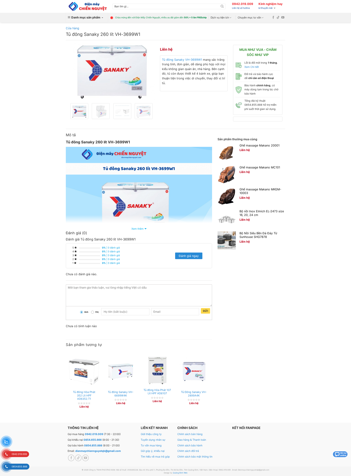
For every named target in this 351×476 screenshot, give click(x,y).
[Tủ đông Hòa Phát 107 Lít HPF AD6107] (157, 370)
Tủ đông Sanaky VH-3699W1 (182, 59)
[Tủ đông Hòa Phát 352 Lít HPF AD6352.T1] (84, 371)
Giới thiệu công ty (151, 434)
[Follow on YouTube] (282, 17)
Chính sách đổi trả (188, 450)
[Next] (148, 71)
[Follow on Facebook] (273, 17)
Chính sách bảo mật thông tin (194, 456)
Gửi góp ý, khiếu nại (153, 450)
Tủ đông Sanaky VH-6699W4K (120, 393)
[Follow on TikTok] (278, 17)
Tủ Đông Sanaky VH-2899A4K (194, 393)
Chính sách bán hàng (190, 434)
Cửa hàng (72, 28)
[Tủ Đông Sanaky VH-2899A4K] (193, 371)
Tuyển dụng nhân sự (153, 439)
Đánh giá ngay (189, 256)
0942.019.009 (242, 4)
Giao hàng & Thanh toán (191, 439)
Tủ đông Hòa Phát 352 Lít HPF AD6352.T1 (84, 395)
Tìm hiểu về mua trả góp (155, 456)
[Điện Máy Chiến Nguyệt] (88, 6)
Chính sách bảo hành (189, 445)
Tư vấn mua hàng (151, 445)
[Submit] (222, 6)
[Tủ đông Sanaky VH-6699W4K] (120, 371)
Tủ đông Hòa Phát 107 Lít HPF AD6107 (157, 391)
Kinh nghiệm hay (270, 4)
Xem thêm (137, 228)
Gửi (205, 310)
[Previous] (75, 71)
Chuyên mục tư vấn (249, 17)
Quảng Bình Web (180, 473)
